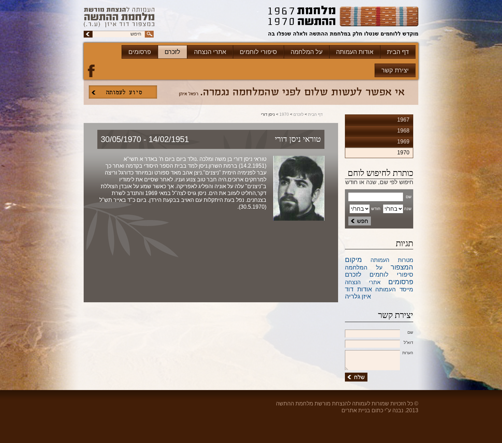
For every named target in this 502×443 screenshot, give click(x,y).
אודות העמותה (354, 52)
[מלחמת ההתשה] (343, 22)
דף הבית (398, 52)
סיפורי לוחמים (258, 52)
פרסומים (139, 52)
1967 (403, 120)
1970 (284, 114)
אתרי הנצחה (210, 52)
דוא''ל (408, 342)
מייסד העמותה (394, 289)
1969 (403, 141)
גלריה (352, 296)
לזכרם (172, 52)
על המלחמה (306, 52)
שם (410, 332)
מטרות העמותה (392, 260)
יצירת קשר (395, 70)
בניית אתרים (355, 410)
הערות (407, 352)
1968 (403, 131)
